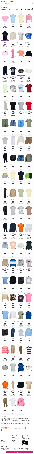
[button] (4, 9)
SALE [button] (5, 11)
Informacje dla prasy (3, 436)
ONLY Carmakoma (20, 420)
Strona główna (3, 441)
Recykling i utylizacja (25, 436)
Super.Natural (16, 423)
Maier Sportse (13, 420)
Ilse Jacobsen (28, 420)
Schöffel (2, 423)
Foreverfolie (12, 423)
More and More (24, 423)
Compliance (13, 437)
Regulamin (13, 433)
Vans (7, 418)
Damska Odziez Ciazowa (25, 418)
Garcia (11, 418)
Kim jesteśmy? (2, 433)
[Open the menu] (2, 4)
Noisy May (8, 423)
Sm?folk (16, 420)
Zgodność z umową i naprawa (26, 438)
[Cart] (8, 22)
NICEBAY (20, 423)
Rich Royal (9, 418)
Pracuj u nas (2, 435)
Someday (5, 420)
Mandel (5, 423)
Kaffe (7, 420)
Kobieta (2, 444)
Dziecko (2, 443)
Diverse (16, 418)
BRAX (24, 420)
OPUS (2, 420)
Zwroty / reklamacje (24, 434)
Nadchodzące (13, 442)
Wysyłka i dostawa (24, 433)
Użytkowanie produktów (25, 435)
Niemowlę (2, 442)
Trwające (13, 441)
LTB (9, 420)
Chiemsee (21, 418)
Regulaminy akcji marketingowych (16, 434)
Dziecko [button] (3, 11)
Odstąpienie (24, 437)
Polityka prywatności (14, 435)
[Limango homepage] (3, 1)
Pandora (2, 418)
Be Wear (28, 423)
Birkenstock (5, 418)
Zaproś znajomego (3, 434)
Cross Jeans (14, 418)
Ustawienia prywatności (15, 436)
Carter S (18, 418)
